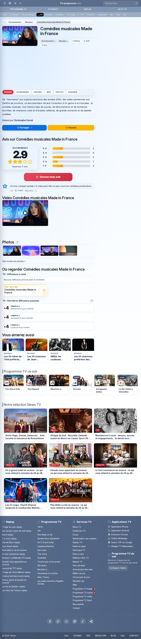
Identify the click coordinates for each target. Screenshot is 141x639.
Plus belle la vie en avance (14, 550)
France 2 (91, 15)
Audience (72, 92)
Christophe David (23, 120)
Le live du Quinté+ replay (13, 586)
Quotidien (41, 558)
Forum (75, 534)
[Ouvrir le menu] (4, 3)
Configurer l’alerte (118, 568)
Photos (59, 92)
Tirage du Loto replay (12, 527)
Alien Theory (43, 577)
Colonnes (59, 15)
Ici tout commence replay (13, 554)
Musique (29, 22)
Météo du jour (79, 573)
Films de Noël (79, 565)
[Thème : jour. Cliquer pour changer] (15, 3)
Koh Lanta (41, 550)
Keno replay (7, 534)
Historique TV (79, 550)
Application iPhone (119, 526)
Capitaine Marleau (45, 546)
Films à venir (78, 554)
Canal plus (102, 15)
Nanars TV (77, 562)
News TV (77, 527)
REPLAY (87, 9)
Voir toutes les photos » (14, 261)
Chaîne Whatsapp (119, 538)
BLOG (113, 635)
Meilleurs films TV (81, 558)
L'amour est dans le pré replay (16, 576)
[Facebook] (50, 621)
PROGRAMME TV (18, 9)
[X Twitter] (58, 621)
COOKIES (77, 635)
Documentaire (15, 22)
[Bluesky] (66, 621)
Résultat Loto (78, 581)
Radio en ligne (79, 546)
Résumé (7, 92)
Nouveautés (78, 604)
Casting (38, 92)
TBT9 (40, 527)
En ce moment (28, 15)
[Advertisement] (48, 68)
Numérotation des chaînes (84, 538)
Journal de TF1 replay (12, 568)
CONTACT (134, 635)
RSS (88, 635)
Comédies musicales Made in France (53, 22)
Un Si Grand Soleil (45, 542)
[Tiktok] (83, 621)
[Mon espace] (10, 3)
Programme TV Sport (82, 600)
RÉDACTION (100, 635)
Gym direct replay (10, 546)
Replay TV (77, 542)
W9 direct (41, 565)
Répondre (29, 191)
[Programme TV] (4, 22)
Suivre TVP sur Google (121, 542)
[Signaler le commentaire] (36, 191)
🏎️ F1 (40, 15)
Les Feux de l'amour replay (14, 590)
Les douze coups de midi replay (17, 531)
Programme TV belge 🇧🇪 (84, 589)
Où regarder (22, 92)
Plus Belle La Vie (44, 534)
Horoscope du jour (81, 577)
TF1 (82, 15)
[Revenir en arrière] (20, 3)
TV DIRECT (53, 9)
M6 (111, 15)
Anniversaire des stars (83, 569)
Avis (49, 92)
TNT (5, 15)
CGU (66, 635)
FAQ (122, 635)
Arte (118, 15)
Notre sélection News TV (22, 405)
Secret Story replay (11, 542)
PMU (75, 585)
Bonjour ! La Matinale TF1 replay (16, 558)
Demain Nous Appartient (48, 538)
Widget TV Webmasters (122, 546)
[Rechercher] (136, 3)
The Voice (42, 554)
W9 (124, 15)
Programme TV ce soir (20, 371)
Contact (76, 608)
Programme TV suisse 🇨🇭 (84, 592)
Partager (24, 127)
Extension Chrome (119, 534)
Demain (49, 15)
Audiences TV (79, 531)
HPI (38, 531)
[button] (91, 621)
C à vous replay (9, 538)
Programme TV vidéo (82, 596)
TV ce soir (14, 15)
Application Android (120, 530)
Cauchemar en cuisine (47, 573)
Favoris (72, 127)
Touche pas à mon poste (48, 562)
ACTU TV (122, 9)
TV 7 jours (71, 15)
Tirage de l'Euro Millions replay (16, 572)
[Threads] (75, 621)
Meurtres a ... (43, 569)
